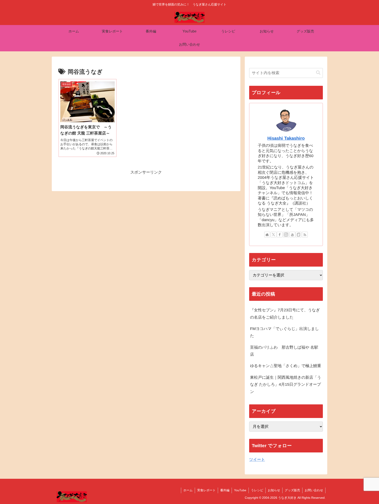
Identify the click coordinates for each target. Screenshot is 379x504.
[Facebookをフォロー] (279, 234)
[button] (318, 72)
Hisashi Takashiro (286, 138)
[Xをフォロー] (273, 234)
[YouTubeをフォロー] (292, 234)
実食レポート (206, 490)
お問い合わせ (314, 490)
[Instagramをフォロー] (286, 234)
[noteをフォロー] (298, 234)
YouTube (240, 490)
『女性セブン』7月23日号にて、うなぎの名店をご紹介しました (285, 313)
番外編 (224, 490)
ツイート (257, 459)
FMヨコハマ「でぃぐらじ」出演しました (284, 332)
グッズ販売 (292, 490)
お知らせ (274, 490)
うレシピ (257, 490)
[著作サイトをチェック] (267, 234)
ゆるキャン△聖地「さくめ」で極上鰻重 (285, 366)
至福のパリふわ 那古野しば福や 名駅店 (284, 351)
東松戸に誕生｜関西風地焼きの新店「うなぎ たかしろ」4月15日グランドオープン (285, 384)
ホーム (188, 490)
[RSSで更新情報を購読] (305, 234)
